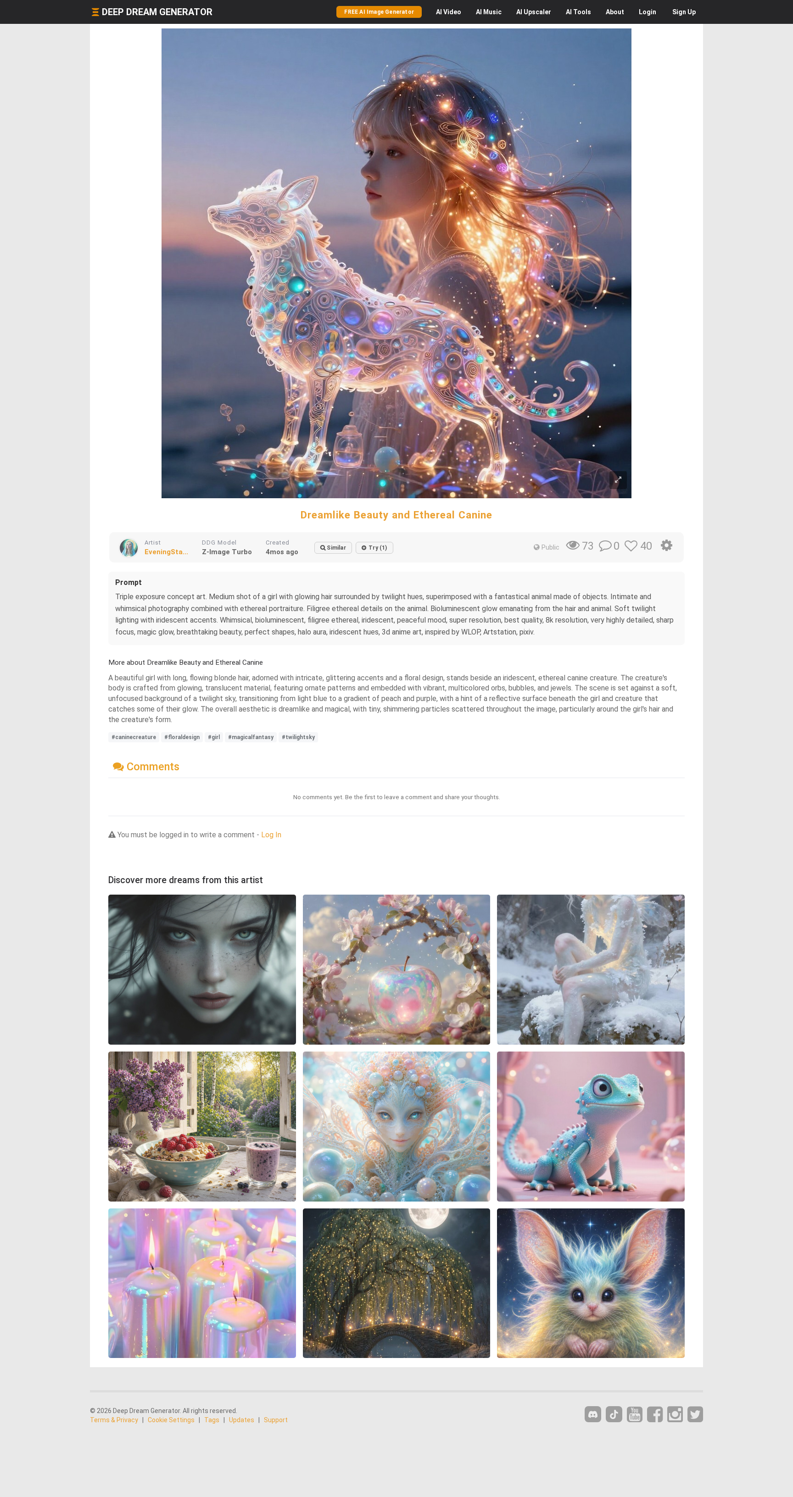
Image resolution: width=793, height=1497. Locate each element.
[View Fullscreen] (618, 480)
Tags (211, 1420)
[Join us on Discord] (593, 1414)
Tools (578, 12)
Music (489, 12)
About (615, 12)
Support (276, 1420)
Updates (241, 1420)
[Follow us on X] (695, 1414)
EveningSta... (166, 552)
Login (647, 12)
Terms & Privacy (114, 1420)
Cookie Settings (171, 1420)
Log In (271, 834)
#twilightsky (298, 737)
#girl (214, 737)
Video (448, 12)
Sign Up (684, 12)
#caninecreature (134, 737)
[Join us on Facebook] (655, 1414)
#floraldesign (182, 737)
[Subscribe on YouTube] (634, 1414)
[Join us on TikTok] (614, 1414)
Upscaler (533, 12)
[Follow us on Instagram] (675, 1414)
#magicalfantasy (251, 737)
